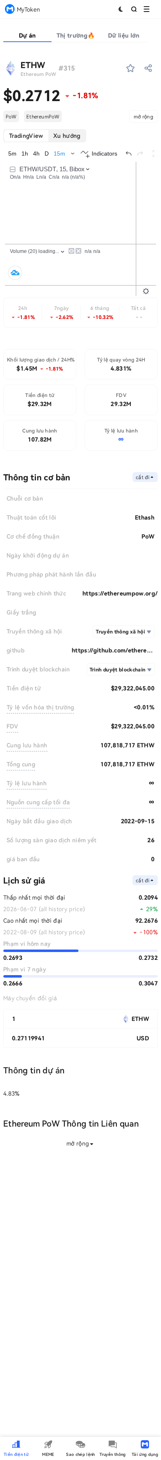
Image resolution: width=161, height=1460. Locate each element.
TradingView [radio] (26, 135)
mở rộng (143, 116)
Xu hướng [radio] (66, 135)
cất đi (142, 477)
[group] (44, 135)
